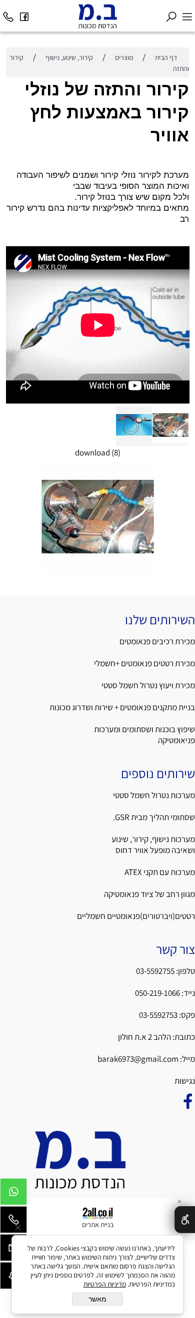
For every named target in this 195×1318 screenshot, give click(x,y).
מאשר (97, 1299)
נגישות (184, 1080)
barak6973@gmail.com (138, 1058)
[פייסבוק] (24, 14)
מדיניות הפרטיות (105, 1284)
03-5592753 (159, 1014)
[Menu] (187, 14)
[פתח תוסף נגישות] (184, 1219)
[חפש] (171, 14)
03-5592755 (155, 970)
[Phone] (8, 14)
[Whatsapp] (13, 1194)
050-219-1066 (157, 992)
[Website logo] (97, 16)
